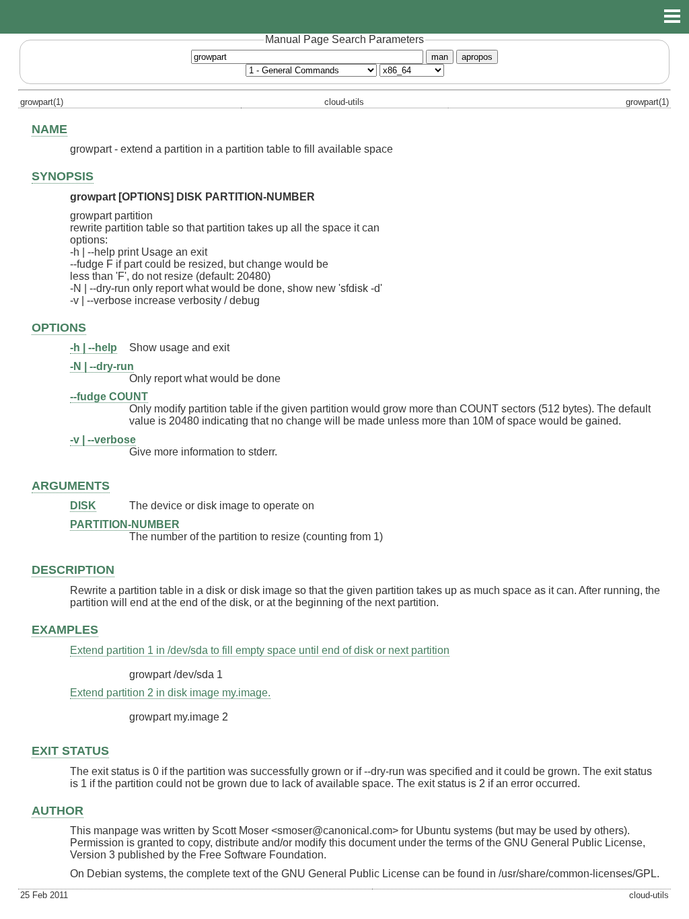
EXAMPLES (65, 629)
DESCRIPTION (73, 570)
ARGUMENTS (71, 485)
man (439, 57)
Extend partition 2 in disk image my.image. (170, 692)
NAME (49, 129)
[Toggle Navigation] (672, 16)
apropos (477, 57)
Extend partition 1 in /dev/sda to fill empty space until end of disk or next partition (259, 650)
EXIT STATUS (70, 751)
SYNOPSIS (63, 176)
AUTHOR (57, 810)
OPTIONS (59, 327)
